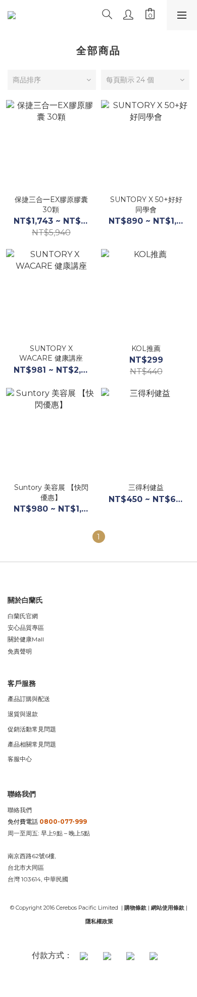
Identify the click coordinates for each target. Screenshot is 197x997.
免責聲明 (20, 651)
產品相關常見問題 (32, 744)
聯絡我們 (20, 810)
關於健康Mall (26, 639)
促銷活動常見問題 (32, 729)
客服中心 (20, 759)
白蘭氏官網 (23, 616)
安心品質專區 (26, 627)
